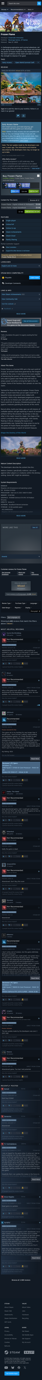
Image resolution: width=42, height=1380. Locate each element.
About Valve (26, 1307)
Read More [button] (35, 759)
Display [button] (27, 608)
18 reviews (19, 1013)
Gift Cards (7, 1322)
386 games (10, 834)
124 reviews (19, 794)
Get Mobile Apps (12, 1373)
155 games (10, 1013)
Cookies (7, 1342)
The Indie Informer (6, 359)
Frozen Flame (19, 178)
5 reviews (18, 902)
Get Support (26, 1338)
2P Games (24, 40)
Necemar (10, 900)
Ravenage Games (14, 40)
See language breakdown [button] (6, 573)
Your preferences (35, 573)
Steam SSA (8, 1311)
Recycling (25, 1318)
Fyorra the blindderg (14, 633)
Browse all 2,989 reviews (21, 1280)
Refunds (7, 1346)
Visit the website (8, 304)
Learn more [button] (34, 277)
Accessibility (8, 1335)
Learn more (24, 140)
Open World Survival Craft (24, 62)
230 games (10, 794)
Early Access (7, 62)
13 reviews (19, 834)
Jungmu (9, 1011)
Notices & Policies (10, 1338)
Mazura (9, 1052)
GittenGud (10, 831)
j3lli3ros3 (10, 712)
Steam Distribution (10, 1318)
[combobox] (22, 3)
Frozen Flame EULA (9, 257)
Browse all (34, 200)
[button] (5, 9)
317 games (10, 714)
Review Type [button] (6, 603)
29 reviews (10, 1054)
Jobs (23, 1311)
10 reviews (19, 714)
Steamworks (8, 1314)
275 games (10, 902)
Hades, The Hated (13, 791)
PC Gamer (4, 339)
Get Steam (25, 1331)
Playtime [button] (17, 608)
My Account (26, 1342)
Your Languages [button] (13, 617)
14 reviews (10, 675)
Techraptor (4, 351)
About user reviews (21, 573)
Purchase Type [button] (20, 603)
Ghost (9, 673)
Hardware (25, 1314)
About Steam (8, 1307)
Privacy (6, 1331)
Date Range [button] (6, 608)
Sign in (3, 109)
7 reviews (18, 635)
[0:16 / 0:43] (21, 83)
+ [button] (38, 62)
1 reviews (9, 937)
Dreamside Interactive (15, 38)
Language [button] (33, 603)
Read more (35, 168)
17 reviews (10, 866)
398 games (10, 635)
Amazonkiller (11, 864)
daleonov (10, 934)
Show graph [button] (34, 611)
